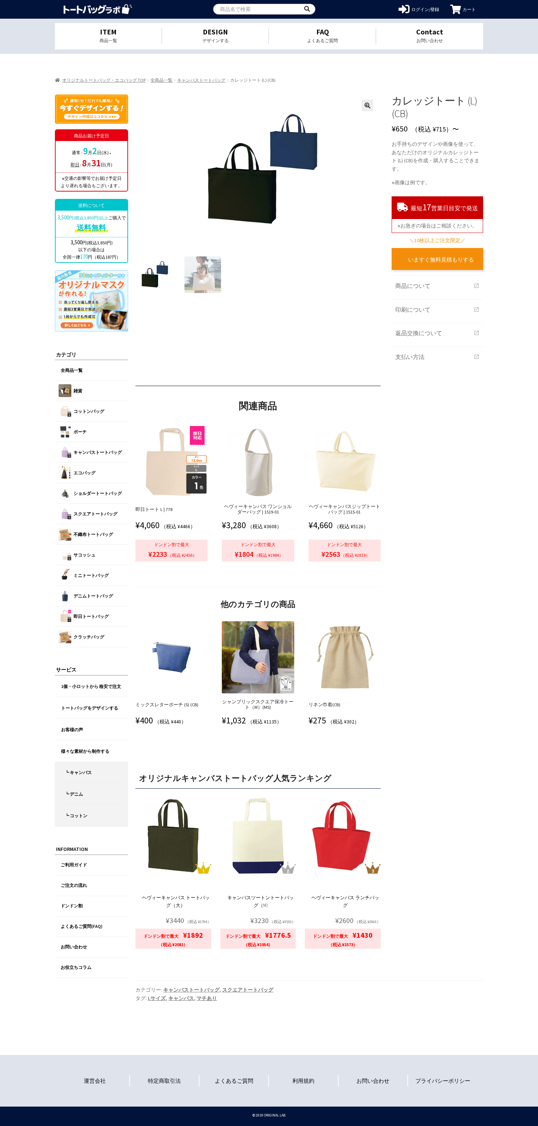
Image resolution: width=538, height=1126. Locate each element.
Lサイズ (157, 998)
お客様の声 (72, 729)
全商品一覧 (161, 80)
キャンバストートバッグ (201, 80)
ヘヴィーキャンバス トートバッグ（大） (176, 901)
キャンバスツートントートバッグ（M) (260, 901)
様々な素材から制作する (85, 751)
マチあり (207, 998)
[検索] (307, 9)
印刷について (437, 309)
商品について (437, 285)
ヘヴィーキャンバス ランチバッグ (345, 901)
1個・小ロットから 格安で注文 (91, 686)
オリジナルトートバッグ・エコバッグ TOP (104, 80)
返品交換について (437, 333)
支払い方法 (437, 356)
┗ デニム (74, 794)
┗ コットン (76, 815)
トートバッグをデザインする (89, 708)
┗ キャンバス (78, 772)
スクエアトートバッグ (247, 989)
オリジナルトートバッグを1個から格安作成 (98, 9)
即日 (75, 164)
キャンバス (181, 998)
